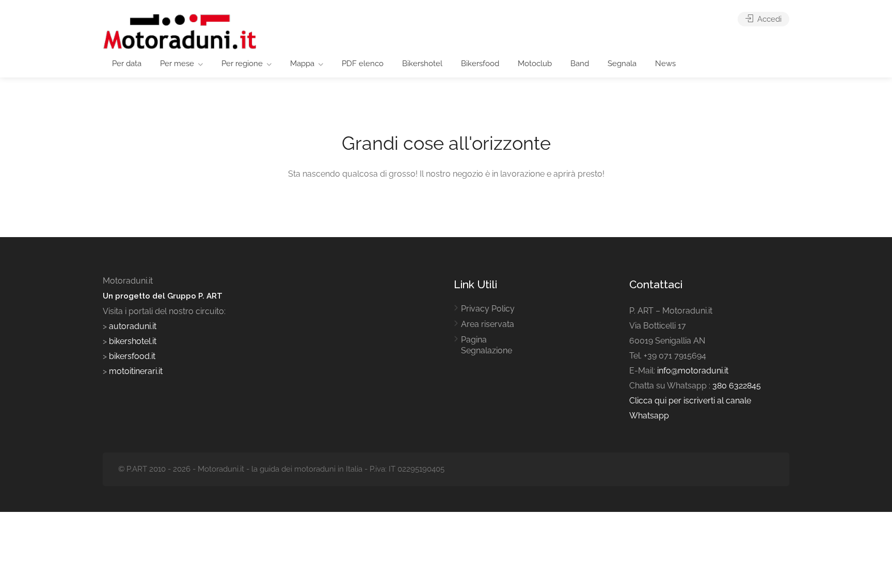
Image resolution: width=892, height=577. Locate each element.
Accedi (768, 19)
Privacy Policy (488, 309)
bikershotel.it (132, 341)
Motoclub (535, 63)
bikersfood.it (132, 356)
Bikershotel (422, 63)
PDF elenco (363, 63)
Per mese (177, 63)
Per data (126, 63)
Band (579, 63)
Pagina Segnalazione (486, 345)
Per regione (242, 63)
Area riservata (487, 324)
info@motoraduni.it (692, 371)
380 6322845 (736, 386)
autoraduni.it (132, 326)
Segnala (622, 63)
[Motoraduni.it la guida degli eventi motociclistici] (180, 31)
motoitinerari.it (135, 371)
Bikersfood (480, 63)
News (665, 63)
